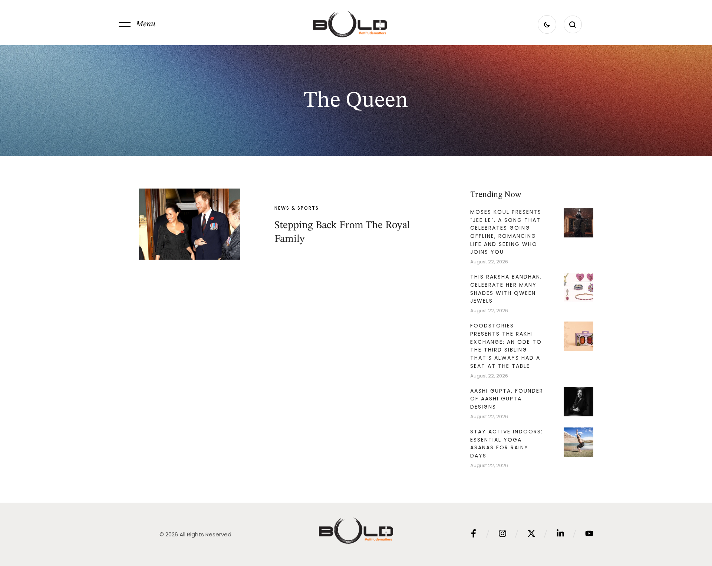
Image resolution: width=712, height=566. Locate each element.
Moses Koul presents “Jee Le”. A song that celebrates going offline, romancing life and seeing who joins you (505, 232)
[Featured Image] (189, 224)
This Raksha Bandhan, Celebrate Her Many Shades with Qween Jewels (506, 288)
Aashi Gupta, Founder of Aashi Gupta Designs (506, 398)
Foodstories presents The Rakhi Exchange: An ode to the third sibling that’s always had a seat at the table (506, 346)
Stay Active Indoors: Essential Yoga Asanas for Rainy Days (506, 443)
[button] (137, 24)
